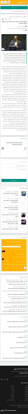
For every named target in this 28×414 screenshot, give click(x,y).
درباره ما (12, 398)
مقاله (13, 391)
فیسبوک (22, 257)
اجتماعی (12, 394)
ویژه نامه (12, 396)
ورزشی (12, 389)
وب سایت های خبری (20, 244)
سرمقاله (12, 386)
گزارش (26, 393)
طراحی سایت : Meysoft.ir (23, 407)
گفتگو (13, 393)
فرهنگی (26, 387)
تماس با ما (26, 400)
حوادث (13, 387)
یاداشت (26, 391)
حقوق (26, 389)
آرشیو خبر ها (3, 188)
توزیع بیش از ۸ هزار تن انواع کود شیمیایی (10, 229)
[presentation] (25, 148)
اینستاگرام (22, 249)
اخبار (27, 386)
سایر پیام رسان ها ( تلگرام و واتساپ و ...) (16, 265)
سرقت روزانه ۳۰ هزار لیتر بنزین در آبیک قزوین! (18, 11)
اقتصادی (26, 394)
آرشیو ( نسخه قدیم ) (10, 400)
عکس (27, 398)
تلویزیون (22, 262)
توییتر (22, 254)
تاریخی (26, 396)
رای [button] (24, 268)
